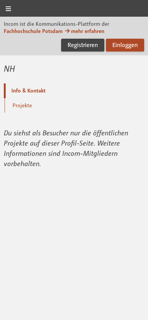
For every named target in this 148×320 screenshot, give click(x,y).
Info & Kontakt (28, 90)
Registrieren (83, 45)
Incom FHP (74, 9)
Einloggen (125, 45)
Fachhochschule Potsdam (33, 31)
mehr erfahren (87, 31)
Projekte (22, 105)
